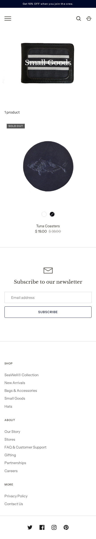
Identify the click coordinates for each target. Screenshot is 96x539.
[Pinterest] (66, 527)
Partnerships (15, 463)
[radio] (44, 214)
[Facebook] (42, 527)
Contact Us (13, 504)
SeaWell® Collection (21, 375)
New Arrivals (14, 382)
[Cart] (89, 18)
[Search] (78, 18)
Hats (8, 406)
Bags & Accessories (20, 390)
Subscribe (48, 312)
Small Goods (14, 398)
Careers (11, 471)
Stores (9, 439)
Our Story (12, 431)
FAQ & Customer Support (25, 447)
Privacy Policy (15, 496)
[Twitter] (30, 527)
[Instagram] (54, 527)
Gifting (10, 455)
